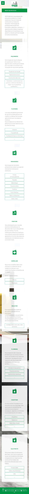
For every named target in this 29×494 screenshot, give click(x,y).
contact (18, 490)
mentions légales (10, 490)
